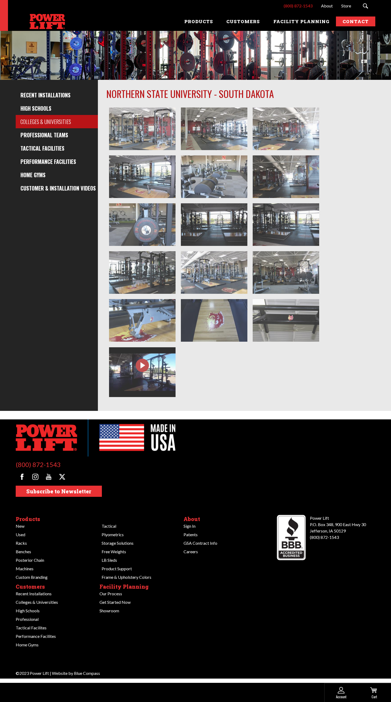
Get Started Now (115, 602)
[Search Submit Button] (365, 6)
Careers (191, 551)
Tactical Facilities (42, 148)
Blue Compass (87, 673)
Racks (21, 543)
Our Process (110, 593)
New (20, 525)
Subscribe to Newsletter (58, 491)
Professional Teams (44, 135)
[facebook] (22, 476)
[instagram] (35, 476)
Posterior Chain (30, 560)
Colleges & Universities (45, 122)
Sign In (190, 525)
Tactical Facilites (31, 627)
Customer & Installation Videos (58, 188)
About (192, 518)
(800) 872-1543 (38, 464)
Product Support (117, 568)
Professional (27, 619)
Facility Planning (124, 586)
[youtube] (48, 476)
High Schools (35, 108)
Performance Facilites (36, 636)
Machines (25, 568)
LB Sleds (109, 560)
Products (28, 518)
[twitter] (62, 476)
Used (20, 534)
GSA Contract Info (200, 543)
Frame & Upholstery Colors (126, 577)
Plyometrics (113, 534)
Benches (23, 551)
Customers (30, 586)
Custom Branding (32, 577)
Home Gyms (32, 175)
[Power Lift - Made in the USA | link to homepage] (46, 21)
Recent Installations (45, 95)
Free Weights (114, 551)
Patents (191, 534)
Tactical (109, 525)
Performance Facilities (48, 162)
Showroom (109, 610)
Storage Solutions (118, 543)
